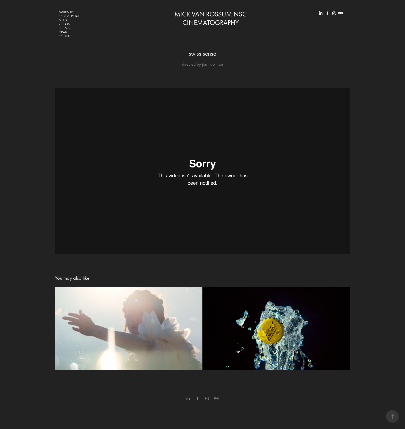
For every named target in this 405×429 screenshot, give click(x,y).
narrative (66, 12)
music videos (64, 22)
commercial (69, 16)
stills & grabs (64, 30)
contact (66, 36)
